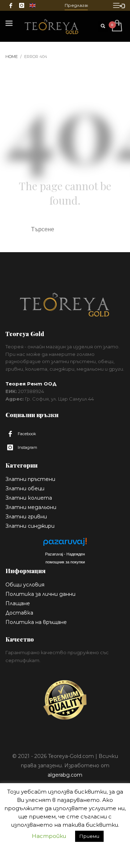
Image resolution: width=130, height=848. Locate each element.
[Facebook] (10, 5)
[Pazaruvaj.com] (65, 544)
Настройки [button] (49, 836)
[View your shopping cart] (116, 26)
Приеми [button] (89, 836)
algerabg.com (65, 775)
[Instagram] (21, 5)
